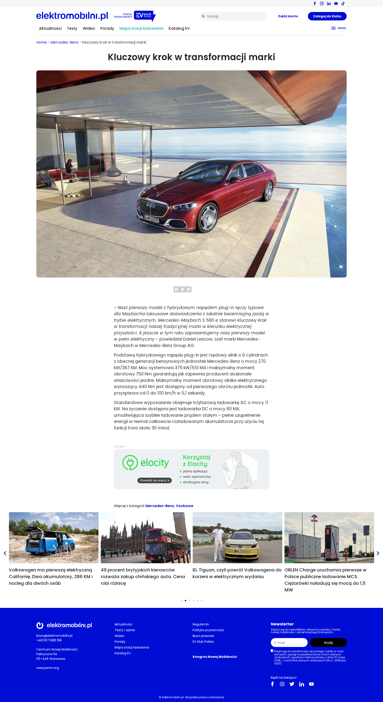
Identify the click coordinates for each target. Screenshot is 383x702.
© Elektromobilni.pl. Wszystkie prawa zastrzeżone (191, 697)
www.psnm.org (47, 667)
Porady (107, 28)
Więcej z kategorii (129, 505)
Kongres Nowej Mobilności (215, 656)
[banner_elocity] (191, 488)
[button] (177, 289)
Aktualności (50, 28)
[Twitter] (292, 684)
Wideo (89, 28)
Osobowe (184, 505)
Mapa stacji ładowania (141, 28)
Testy (72, 28)
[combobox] (233, 16)
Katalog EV (179, 28)
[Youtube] (311, 684)
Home (41, 42)
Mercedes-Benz (64, 42)
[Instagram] (282, 684)
